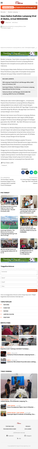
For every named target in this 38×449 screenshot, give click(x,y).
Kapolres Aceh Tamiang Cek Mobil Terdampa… (15, 349)
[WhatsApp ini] (35, 172)
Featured (4, 165)
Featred (5, 311)
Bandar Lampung (11, 412)
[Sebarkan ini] (23, 172)
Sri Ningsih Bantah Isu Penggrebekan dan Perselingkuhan (26, 252)
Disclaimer (28, 429)
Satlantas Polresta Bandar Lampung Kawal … (21, 355)
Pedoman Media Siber (9, 429)
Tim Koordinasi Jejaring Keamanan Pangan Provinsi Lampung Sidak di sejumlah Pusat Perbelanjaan (8, 181)
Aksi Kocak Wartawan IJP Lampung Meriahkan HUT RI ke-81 (9, 251)
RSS (20, 438)
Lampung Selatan (8, 314)
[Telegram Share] (31, 172)
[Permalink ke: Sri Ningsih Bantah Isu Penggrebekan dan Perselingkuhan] (28, 243)
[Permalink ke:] (2, 22)
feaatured (6, 317)
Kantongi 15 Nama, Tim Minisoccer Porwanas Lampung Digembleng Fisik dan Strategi (9, 232)
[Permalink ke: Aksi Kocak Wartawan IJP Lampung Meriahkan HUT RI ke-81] (9, 243)
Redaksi (28, 426)
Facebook (10, 436)
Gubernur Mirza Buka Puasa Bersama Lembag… (22, 362)
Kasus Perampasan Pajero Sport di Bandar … (21, 407)
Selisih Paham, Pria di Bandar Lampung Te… (14, 401)
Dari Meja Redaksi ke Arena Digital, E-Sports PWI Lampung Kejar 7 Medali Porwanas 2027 (9, 208)
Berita (2, 347)
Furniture (6, 308)
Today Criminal (5, 399)
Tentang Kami (10, 426)
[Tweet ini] (27, 172)
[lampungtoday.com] (19, 2)
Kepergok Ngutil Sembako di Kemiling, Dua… (21, 414)
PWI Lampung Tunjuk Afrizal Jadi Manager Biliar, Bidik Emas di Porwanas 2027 (28, 211)
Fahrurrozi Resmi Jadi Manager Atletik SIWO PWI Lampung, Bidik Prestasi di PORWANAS (28, 229)
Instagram (28, 436)
